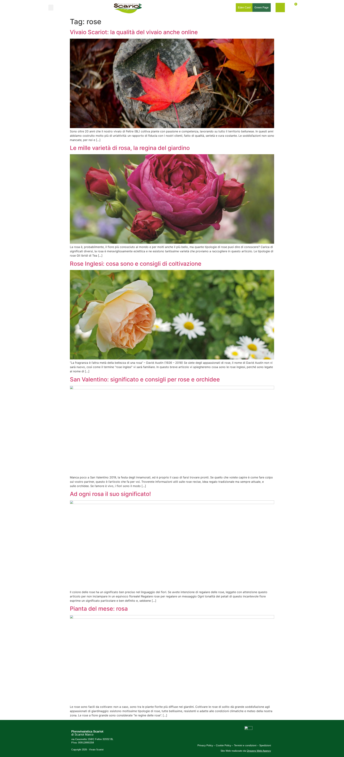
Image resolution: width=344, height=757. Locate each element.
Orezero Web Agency (259, 750)
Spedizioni (265, 745)
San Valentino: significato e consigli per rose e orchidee (145, 379)
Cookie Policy (223, 745)
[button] (50, 8)
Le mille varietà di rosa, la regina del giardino (130, 147)
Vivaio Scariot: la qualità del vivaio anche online (134, 32)
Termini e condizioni (245, 745)
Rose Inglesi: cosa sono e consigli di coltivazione (135, 263)
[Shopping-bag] (280, 7)
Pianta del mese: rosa (99, 608)
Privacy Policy (205, 745)
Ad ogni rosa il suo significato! (110, 493)
